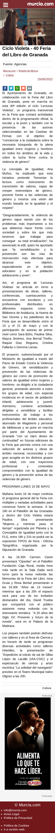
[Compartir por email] (23, 88)
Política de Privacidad (18, 817)
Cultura (46, 688)
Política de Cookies (16, 825)
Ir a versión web (14, 829)
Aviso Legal (11, 814)
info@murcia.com (15, 810)
